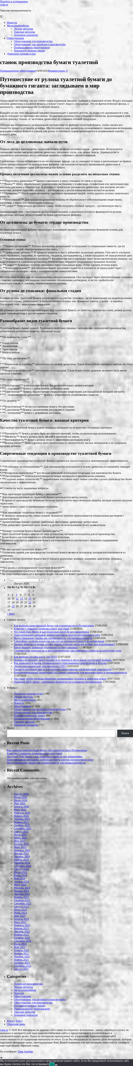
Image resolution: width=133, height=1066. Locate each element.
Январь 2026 (21, 815)
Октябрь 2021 (22, 962)
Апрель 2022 (21, 950)
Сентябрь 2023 (22, 903)
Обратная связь (16, 1024)
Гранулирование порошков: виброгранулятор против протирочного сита (57, 634)
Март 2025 (20, 847)
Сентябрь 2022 (22, 940)
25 (13, 606)
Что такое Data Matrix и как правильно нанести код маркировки (51, 631)
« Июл (11, 613)
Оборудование (22, 706)
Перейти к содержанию (14, 1)
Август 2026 (21, 794)
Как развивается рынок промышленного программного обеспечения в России (60, 663)
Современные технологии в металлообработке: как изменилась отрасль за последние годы (67, 650)
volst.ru (4, 4)
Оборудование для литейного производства (40, 709)
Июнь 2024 (20, 875)
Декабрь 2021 (22, 956)
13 (21, 598)
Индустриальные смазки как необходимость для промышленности (53, 638)
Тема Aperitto (25, 1051)
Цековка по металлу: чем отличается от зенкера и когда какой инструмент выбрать (63, 659)
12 (17, 598)
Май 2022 (19, 947)
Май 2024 (19, 878)
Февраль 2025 (22, 850)
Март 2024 (20, 884)
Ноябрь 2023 (21, 897)
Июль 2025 (20, 834)
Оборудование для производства (33, 712)
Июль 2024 (20, 872)
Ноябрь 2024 (21, 859)
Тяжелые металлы (24, 721)
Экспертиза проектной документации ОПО (40, 666)
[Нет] (56, 1064)
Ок (52, 1064)
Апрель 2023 (21, 919)
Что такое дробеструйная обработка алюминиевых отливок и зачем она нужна (60, 678)
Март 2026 (20, 809)
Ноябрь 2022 (21, 934)
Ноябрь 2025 (21, 822)
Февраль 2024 (22, 887)
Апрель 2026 (21, 806)
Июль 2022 (20, 944)
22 (29, 602)
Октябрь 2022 (22, 937)
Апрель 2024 (21, 881)
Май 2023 (19, 915)
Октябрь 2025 (22, 825)
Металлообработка (25, 699)
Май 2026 (19, 803)
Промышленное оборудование (18, 70)
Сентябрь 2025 (22, 828)
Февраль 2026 (22, 812)
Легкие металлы (23, 696)
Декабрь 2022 (22, 931)
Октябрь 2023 (22, 900)
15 (29, 598)
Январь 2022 (21, 953)
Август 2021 (21, 969)
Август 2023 (21, 906)
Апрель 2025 (21, 844)
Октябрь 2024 (22, 862)
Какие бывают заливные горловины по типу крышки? (46, 647)
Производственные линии (29, 715)
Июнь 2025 (20, 837)
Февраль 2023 (22, 925)
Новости (19, 703)
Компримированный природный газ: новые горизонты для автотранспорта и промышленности (70, 672)
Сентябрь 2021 (22, 965)
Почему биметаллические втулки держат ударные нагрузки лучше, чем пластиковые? (64, 644)
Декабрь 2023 (22, 894)
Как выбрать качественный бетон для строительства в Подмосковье (54, 625)
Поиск (11, 728)
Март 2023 (20, 922)
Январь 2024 (21, 890)
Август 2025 (21, 831)
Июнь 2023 (20, 912)
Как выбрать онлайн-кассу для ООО (35, 656)
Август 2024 (21, 869)
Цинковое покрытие (26, 724)
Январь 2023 (21, 928)
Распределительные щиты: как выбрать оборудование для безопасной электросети (63, 669)
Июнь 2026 (20, 800)
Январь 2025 (21, 853)
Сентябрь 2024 (22, 865)
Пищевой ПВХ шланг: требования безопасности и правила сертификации (58, 681)
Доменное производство (28, 693)
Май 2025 (19, 840)
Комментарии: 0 (58, 70)
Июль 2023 (20, 909)
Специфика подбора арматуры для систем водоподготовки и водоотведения (59, 641)
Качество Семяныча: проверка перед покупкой (41, 628)
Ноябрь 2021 (21, 959)
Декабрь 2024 (22, 856)
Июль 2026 (20, 797)
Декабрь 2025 (22, 819)
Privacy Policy (15, 1020)
